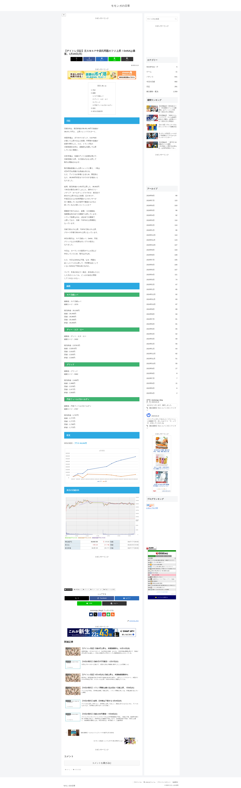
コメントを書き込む (102, 763)
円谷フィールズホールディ (103, 105)
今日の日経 (69, 589)
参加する (173, 594)
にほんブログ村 (152, 508)
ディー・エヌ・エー (101, 99)
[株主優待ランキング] (151, 548)
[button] (127, 59)
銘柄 (94, 93)
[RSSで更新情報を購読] (113, 614)
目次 (99, 86)
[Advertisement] (102, 33)
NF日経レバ (78, 589)
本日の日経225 (98, 111)
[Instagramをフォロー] (100, 614)
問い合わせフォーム (149, 782)
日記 (94, 90)
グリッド (97, 102)
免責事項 (175, 782)
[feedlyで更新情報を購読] (108, 614)
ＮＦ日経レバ (98, 96)
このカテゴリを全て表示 (162, 592)
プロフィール (138, 782)
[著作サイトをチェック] (91, 614)
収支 (94, 108)
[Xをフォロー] (95, 614)
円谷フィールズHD (110, 589)
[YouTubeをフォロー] (104, 614)
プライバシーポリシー (164, 782)
